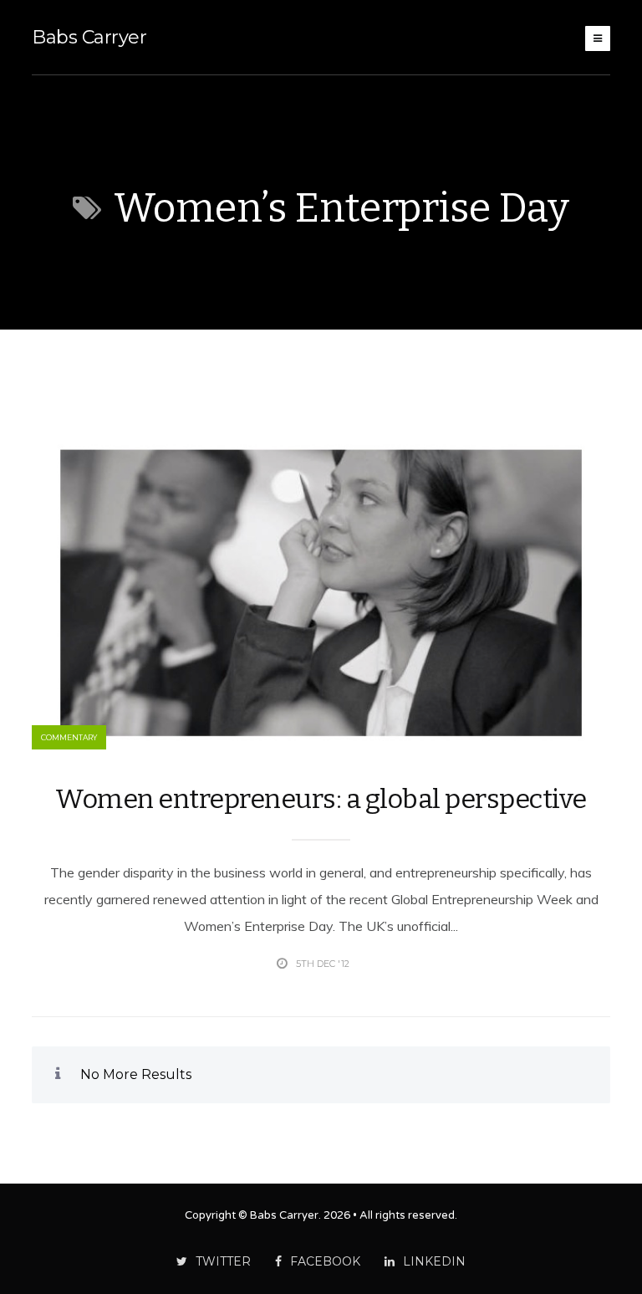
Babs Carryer (89, 37)
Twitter (223, 1261)
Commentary (69, 737)
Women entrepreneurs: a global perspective (321, 799)
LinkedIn (434, 1261)
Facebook (325, 1261)
